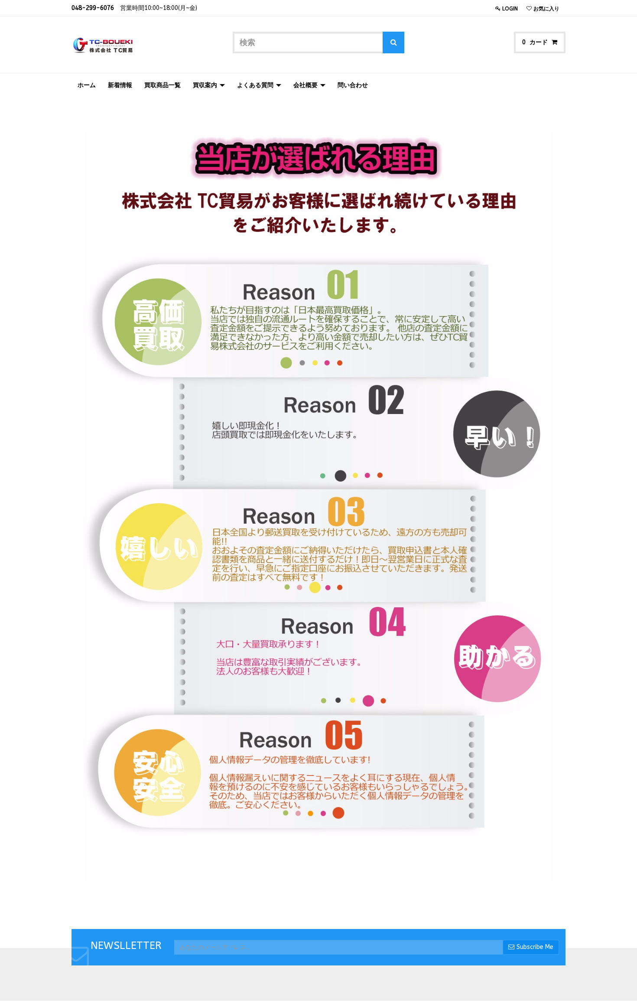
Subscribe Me (535, 947)
